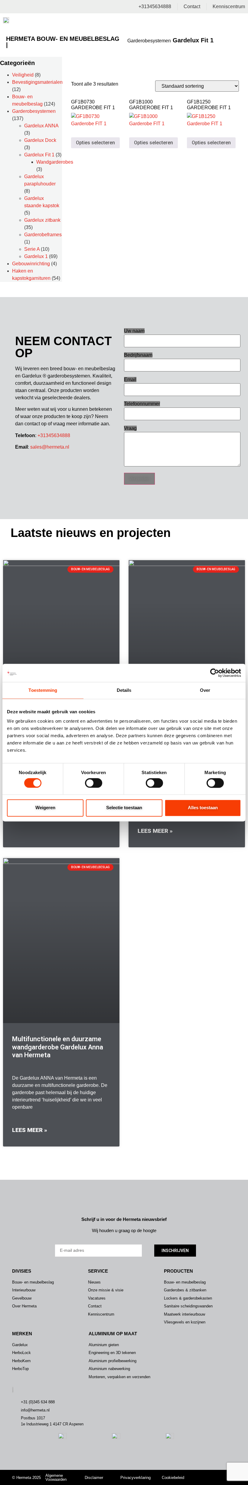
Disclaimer (94, 1477)
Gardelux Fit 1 (39, 154)
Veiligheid (23, 74)
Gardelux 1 (36, 256)
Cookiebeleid (173, 1477)
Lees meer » (155, 830)
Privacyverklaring (135, 1477)
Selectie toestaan (124, 807)
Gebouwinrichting (31, 263)
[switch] (93, 783)
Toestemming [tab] (42, 690)
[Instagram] (207, 1473)
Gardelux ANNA (41, 125)
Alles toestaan (203, 807)
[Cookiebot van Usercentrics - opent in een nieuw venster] (214, 672)
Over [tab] (205, 690)
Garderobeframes (43, 234)
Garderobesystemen (149, 40)
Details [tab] (124, 690)
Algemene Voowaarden (56, 1477)
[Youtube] (216, 1481)
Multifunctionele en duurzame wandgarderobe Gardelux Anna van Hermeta (57, 1047)
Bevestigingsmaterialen (37, 82)
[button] (236, 21)
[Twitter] (216, 1473)
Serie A (32, 249)
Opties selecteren (95, 143)
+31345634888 (54, 435)
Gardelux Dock (40, 140)
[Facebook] (225, 1473)
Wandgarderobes (54, 162)
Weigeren (45, 807)
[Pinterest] (225, 1481)
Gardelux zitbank (42, 220)
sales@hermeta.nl (49, 447)
